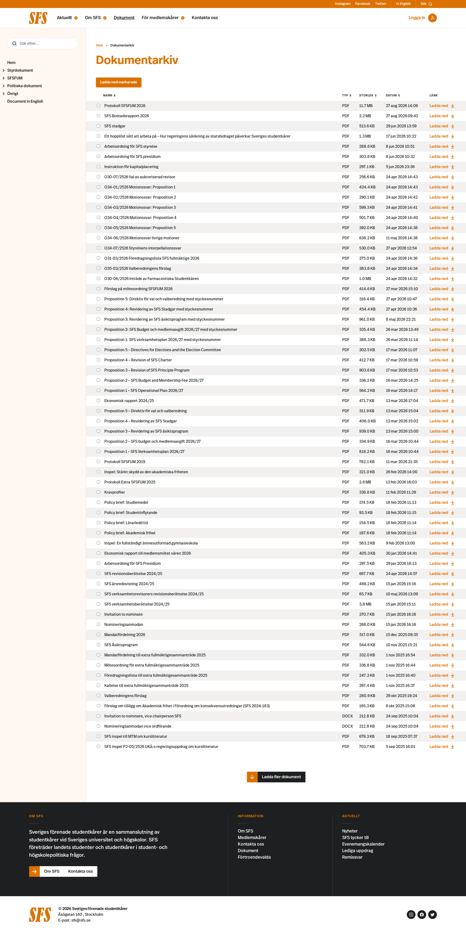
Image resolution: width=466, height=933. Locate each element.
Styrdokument (20, 70)
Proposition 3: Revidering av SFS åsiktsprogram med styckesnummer (164, 319)
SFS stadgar (114, 126)
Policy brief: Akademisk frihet (130, 533)
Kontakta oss (205, 18)
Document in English (25, 101)
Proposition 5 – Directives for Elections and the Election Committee (162, 350)
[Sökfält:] (43, 43)
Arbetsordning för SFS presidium (132, 157)
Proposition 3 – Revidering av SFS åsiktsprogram (146, 431)
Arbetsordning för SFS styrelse (130, 146)
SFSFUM (15, 78)
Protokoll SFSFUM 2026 (124, 106)
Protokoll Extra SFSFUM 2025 (129, 482)
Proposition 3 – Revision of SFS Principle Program (147, 370)
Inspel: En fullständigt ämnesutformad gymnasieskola (151, 543)
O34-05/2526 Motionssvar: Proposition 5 (140, 228)
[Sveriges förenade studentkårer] (38, 18)
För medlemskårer (160, 18)
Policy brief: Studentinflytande (130, 513)
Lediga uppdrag (357, 851)
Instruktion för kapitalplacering (131, 167)
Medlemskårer (252, 838)
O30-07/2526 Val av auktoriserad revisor (139, 177)
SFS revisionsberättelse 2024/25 (133, 574)
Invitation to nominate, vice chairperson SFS (142, 716)
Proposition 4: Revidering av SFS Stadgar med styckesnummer (158, 309)
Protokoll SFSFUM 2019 (124, 462)
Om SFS (93, 18)
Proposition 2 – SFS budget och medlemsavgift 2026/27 (152, 441)
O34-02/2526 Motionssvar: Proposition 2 (140, 197)
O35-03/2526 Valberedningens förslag (137, 269)
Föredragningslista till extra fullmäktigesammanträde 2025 (155, 675)
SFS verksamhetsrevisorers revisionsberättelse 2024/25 (154, 594)
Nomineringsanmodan (123, 625)
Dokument (124, 18)
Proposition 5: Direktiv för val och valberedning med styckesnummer (163, 299)
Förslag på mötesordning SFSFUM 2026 (138, 289)
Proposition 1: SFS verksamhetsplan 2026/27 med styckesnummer (162, 340)
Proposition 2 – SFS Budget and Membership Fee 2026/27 (154, 380)
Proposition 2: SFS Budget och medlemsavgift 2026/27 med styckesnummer (170, 330)
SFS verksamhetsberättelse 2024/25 (136, 604)
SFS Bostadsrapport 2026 (126, 116)
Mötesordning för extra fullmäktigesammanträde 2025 (151, 665)
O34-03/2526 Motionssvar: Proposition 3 (140, 208)
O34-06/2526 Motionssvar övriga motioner (141, 238)
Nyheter (350, 831)
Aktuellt (64, 18)
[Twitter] (432, 914)
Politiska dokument (24, 86)
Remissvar (352, 857)
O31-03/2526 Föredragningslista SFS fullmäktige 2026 (151, 258)
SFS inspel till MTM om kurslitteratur (135, 737)
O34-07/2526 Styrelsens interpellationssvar (142, 248)
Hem (11, 63)
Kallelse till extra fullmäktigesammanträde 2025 (146, 686)
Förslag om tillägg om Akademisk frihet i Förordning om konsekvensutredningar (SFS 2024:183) (187, 706)
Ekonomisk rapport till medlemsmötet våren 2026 (147, 553)
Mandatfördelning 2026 (124, 635)
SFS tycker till (355, 838)
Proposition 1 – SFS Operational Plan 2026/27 (143, 391)
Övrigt (12, 94)
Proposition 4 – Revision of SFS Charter (138, 360)
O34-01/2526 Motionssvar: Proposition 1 (139, 187)
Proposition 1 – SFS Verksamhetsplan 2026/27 (144, 452)
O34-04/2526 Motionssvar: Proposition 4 (140, 218)
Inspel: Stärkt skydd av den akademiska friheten (146, 472)
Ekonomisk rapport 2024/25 (129, 401)
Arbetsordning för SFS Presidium (132, 564)
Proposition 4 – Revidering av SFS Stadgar (140, 421)
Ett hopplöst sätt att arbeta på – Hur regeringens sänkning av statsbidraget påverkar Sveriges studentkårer (197, 136)
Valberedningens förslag (125, 696)
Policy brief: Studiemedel (126, 503)
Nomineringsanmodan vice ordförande (137, 726)
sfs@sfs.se (81, 920)
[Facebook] (421, 914)
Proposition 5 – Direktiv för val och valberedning (145, 411)
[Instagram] (411, 914)
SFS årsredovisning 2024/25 (129, 584)
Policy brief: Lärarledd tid (126, 523)
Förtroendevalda (254, 857)
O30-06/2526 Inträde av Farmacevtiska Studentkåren (151, 279)
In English (403, 4)
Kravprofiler (114, 492)
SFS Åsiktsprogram (121, 645)
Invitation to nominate (123, 614)
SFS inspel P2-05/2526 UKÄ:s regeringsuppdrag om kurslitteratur (161, 747)
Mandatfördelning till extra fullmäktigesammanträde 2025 (155, 655)
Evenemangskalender (363, 844)
